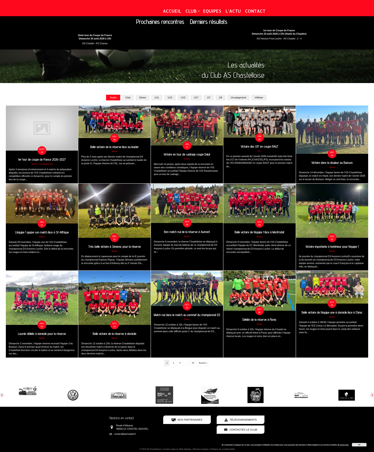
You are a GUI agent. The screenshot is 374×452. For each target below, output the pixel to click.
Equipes (212, 11)
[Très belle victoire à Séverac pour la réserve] (114, 227)
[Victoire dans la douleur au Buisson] (332, 144)
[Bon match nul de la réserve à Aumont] (187, 227)
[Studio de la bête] (255, 395)
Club (191, 11)
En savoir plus (343, 445)
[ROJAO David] (73, 395)
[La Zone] (210, 395)
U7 (208, 97)
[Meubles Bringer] (346, 391)
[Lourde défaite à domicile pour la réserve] (42, 314)
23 (193, 363)
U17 (196, 97)
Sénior (142, 97)
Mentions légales (201, 449)
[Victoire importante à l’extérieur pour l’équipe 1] (332, 227)
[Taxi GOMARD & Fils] (27, 395)
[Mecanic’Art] (119, 395)
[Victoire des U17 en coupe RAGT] (259, 144)
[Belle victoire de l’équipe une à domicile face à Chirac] (332, 314)
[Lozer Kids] (164, 395)
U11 (157, 97)
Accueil (172, 11)
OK (359, 444)
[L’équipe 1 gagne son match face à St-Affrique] (42, 227)
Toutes (113, 97)
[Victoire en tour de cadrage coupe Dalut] (187, 144)
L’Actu (233, 11)
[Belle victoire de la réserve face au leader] (114, 144)
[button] (199, 11)
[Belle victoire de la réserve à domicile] (114, 314)
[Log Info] (301, 395)
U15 (183, 97)
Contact (255, 11)
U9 (220, 97)
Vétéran (259, 97)
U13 (170, 97)
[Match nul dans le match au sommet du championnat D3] (187, 314)
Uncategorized (238, 97)
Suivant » (203, 363)
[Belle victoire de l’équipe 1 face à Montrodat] (259, 227)
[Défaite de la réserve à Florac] (259, 314)
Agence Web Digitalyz (181, 449)
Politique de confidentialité (223, 449)
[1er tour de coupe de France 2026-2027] (42, 144)
